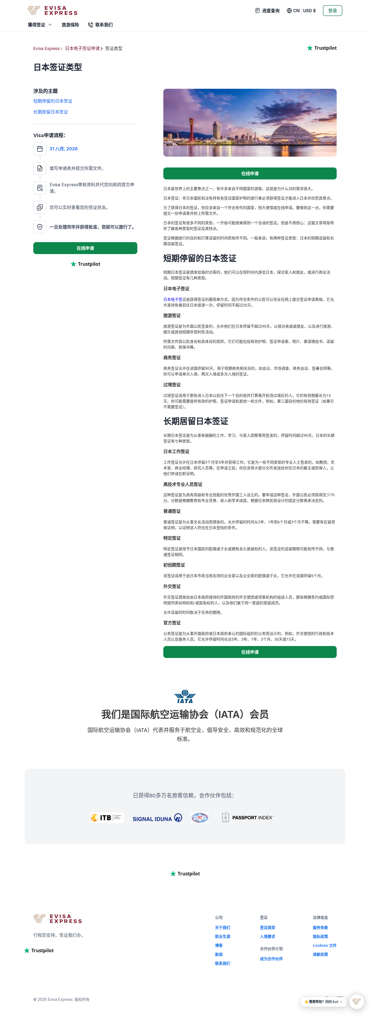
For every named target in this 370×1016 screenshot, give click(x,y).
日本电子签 (172, 299)
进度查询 (271, 10)
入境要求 (267, 936)
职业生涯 (222, 936)
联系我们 (222, 963)
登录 (332, 10)
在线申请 (85, 248)
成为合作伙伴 (271, 958)
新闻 (219, 954)
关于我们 (222, 927)
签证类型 (267, 927)
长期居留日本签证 (50, 112)
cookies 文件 (325, 945)
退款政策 (320, 954)
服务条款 (320, 927)
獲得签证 (36, 24)
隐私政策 (320, 936)
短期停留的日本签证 (52, 101)
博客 (219, 945)
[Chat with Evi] (357, 1001)
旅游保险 (70, 24)
